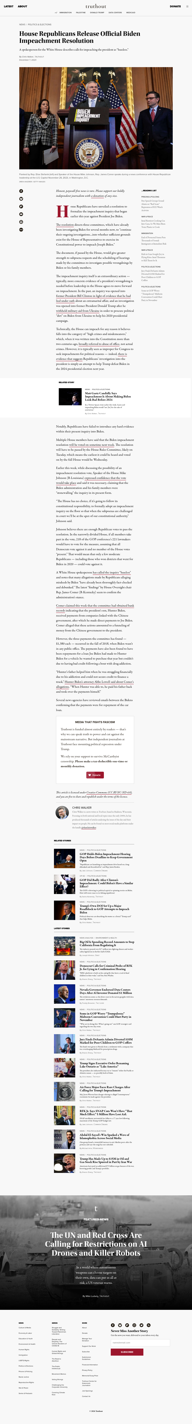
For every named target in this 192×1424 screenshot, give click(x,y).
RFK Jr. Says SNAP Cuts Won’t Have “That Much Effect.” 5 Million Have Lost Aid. (106, 1112)
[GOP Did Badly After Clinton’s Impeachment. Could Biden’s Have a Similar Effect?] (64, 884)
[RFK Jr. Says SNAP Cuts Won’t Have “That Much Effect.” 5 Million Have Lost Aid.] (64, 1115)
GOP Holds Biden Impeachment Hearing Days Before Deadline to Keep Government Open (106, 857)
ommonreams (101, 871)
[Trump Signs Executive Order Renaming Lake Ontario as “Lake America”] (64, 1067)
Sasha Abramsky (88, 896)
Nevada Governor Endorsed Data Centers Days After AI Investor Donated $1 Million (106, 991)
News (22, 24)
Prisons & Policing (25, 1371)
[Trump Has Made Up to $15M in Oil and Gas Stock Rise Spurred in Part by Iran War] (64, 1163)
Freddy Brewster (88, 1003)
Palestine (81, 12)
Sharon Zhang (87, 979)
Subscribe (86, 1351)
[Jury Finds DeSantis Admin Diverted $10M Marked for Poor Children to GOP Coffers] (64, 1044)
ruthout (39, 57)
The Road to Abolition (56, 1360)
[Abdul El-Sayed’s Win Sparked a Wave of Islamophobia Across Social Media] (64, 1139)
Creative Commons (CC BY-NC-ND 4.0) (109, 793)
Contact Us (86, 1396)
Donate (175, 6)
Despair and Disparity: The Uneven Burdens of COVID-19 (59, 1342)
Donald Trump (97, 12)
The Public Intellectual (56, 1367)
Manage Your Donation (87, 1339)
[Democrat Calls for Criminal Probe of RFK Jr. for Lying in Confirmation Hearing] (64, 970)
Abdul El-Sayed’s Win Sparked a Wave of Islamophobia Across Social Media (104, 1136)
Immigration (65, 12)
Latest (8, 6)
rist (97, 955)
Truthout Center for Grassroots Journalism (89, 1383)
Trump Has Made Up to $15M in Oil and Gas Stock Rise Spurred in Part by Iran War (106, 1160)
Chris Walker (27, 56)
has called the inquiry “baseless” (112, 572)
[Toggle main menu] (186, 6)
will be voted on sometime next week (91, 445)
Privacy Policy (87, 1370)
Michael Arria (87, 1148)
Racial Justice (24, 1377)
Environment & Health (106, 938)
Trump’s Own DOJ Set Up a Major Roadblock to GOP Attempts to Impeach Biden (104, 909)
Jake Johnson (87, 870)
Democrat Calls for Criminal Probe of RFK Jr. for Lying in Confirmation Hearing (106, 967)
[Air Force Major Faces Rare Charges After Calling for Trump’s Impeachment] (64, 1091)
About (22, 6)
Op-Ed (82, 876)
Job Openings (87, 1391)
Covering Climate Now (58, 1393)
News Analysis (86, 938)
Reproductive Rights (26, 1382)
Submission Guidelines (86, 1358)
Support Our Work (89, 1346)
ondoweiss (98, 1148)
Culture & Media (25, 1327)
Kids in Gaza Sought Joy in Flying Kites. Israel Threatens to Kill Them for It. (153, 257)
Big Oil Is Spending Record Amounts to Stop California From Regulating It (107, 943)
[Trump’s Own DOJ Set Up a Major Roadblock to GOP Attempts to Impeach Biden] (64, 910)
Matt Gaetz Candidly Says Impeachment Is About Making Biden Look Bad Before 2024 (108, 396)
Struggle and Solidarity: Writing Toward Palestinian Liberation (59, 1330)
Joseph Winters (88, 955)
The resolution (65, 225)
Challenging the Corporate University (59, 1386)
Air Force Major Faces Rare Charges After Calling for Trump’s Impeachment (105, 1089)
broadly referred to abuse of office (99, 344)
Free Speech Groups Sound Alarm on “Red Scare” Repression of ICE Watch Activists (152, 205)
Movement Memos (59, 1374)
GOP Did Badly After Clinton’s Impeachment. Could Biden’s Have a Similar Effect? (106, 883)
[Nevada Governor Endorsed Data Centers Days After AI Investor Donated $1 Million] (64, 994)
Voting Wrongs (57, 1379)
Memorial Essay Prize (90, 1375)
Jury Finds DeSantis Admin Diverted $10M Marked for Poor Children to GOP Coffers (153, 275)
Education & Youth (26, 1338)
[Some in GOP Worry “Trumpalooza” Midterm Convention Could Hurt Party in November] (64, 1018)
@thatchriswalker (88, 827)
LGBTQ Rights (24, 1360)
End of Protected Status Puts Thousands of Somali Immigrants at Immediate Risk (153, 240)
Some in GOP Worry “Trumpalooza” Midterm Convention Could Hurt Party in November (151, 295)
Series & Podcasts (25, 1393)
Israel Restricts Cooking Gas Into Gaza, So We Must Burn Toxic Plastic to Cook (153, 224)
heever (100, 1003)
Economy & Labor (25, 1333)
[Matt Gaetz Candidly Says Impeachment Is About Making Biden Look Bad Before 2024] (70, 396)
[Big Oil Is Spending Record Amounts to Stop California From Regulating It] (64, 946)
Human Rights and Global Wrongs (59, 1352)
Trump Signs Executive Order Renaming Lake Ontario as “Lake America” (104, 1065)
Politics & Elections (39, 24)
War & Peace (23, 1388)
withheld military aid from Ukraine (77, 311)
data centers (115, 12)
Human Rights (24, 1349)
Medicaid (130, 12)
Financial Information (90, 1364)
